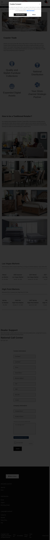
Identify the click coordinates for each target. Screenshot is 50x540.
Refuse (34, 14)
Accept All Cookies (20, 14)
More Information (31, 10)
